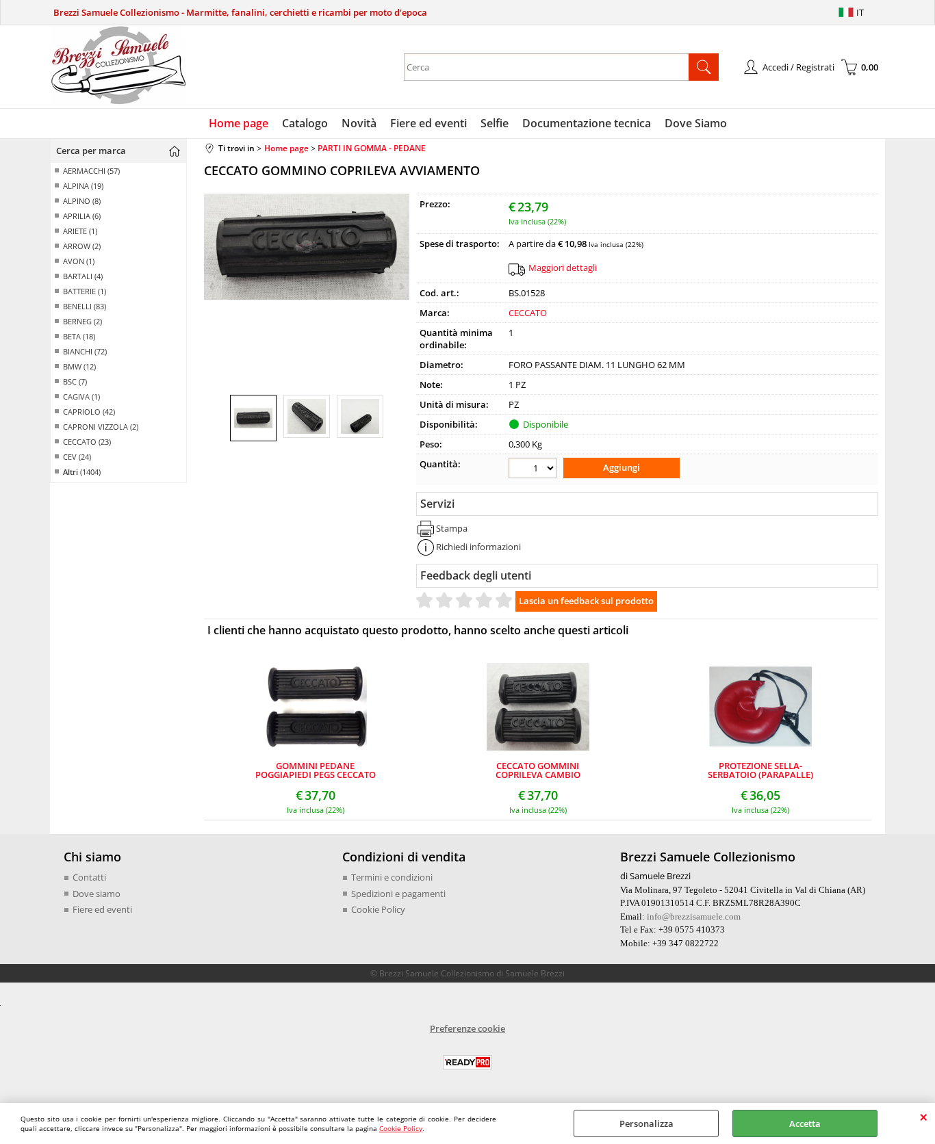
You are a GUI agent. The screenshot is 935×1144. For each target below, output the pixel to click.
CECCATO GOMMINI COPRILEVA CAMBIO (538, 770)
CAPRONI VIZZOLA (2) (100, 426)
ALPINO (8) (82, 201)
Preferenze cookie (467, 1028)
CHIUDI (923, 1116)
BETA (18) (79, 336)
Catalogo (305, 123)
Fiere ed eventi (428, 123)
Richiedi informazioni (478, 547)
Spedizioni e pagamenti (398, 893)
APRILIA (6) (82, 216)
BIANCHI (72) (85, 351)
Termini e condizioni (392, 877)
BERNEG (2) (82, 321)
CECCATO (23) (87, 442)
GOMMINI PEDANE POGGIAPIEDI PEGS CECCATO (315, 770)
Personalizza (646, 1123)
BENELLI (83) (84, 306)
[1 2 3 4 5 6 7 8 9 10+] (534, 470)
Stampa (451, 528)
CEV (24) (77, 457)
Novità (359, 123)
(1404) (82, 472)
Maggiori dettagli (562, 267)
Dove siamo (96, 893)
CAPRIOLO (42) (89, 411)
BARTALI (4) (83, 276)
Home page (238, 123)
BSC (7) (75, 381)
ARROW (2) (82, 246)
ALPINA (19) (83, 186)
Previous (213, 286)
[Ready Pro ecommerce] (467, 1062)
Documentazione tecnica (586, 123)
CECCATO (528, 313)
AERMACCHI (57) (91, 171)
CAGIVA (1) (81, 396)
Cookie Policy (400, 1128)
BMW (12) (79, 366)
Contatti (89, 877)
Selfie (495, 123)
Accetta (805, 1123)
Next (400, 286)
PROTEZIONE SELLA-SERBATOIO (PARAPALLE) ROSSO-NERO (760, 770)
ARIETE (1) (80, 231)
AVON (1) (78, 261)
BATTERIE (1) (84, 291)
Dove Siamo (696, 123)
